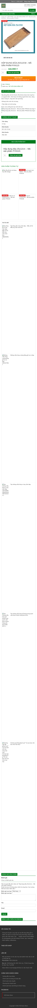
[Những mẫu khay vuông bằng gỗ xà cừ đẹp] (5, 418)
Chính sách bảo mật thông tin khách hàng (14, 985)
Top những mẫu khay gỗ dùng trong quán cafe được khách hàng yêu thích (21, 614)
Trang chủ (3, 16)
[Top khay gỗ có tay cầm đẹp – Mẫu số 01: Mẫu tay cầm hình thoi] (5, 289)
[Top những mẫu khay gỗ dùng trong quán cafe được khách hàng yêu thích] (5, 676)
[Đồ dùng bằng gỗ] (3, 5)
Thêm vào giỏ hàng (13, 72)
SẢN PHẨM (10, 16)
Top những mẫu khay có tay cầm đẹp (20, 484)
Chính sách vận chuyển (9, 981)
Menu (33, 14)
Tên (2, 902)
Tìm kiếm (32, 10)
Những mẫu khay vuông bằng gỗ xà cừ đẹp (22, 355)
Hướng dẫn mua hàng (9, 976)
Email (2, 908)
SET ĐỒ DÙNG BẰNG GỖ (21, 16)
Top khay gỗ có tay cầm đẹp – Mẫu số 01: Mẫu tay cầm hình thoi (21, 226)
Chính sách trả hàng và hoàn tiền (12, 978)
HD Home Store (8, 995)
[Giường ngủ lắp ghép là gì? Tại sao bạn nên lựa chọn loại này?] (5, 806)
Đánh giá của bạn (6, 891)
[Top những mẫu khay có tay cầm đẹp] (5, 547)
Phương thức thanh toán (9, 983)
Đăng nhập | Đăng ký (30, 1)
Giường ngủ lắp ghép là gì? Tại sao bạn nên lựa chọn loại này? (22, 743)
